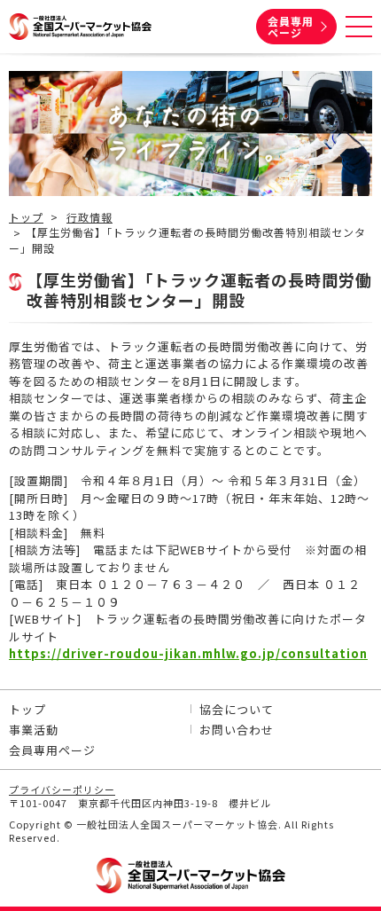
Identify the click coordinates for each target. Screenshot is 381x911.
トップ (26, 217)
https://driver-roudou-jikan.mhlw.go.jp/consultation (188, 653)
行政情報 (89, 217)
